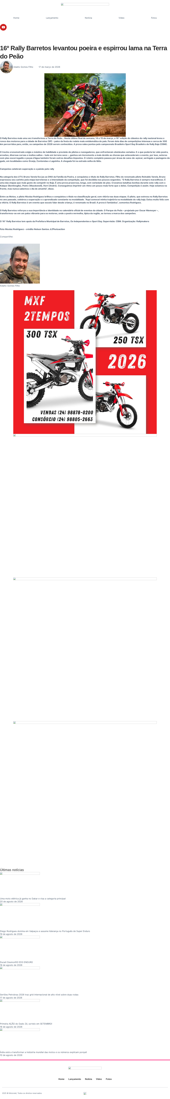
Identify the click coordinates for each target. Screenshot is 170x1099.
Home (16, 17)
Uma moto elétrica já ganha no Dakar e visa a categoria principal (33, 898)
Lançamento (52, 17)
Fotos (154, 17)
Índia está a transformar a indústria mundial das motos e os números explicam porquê (43, 1052)
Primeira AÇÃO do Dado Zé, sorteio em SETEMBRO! (26, 1023)
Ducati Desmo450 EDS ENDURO (16, 962)
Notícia (88, 17)
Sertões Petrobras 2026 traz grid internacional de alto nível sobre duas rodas (39, 994)
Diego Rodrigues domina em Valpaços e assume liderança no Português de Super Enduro (45, 931)
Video (121, 17)
